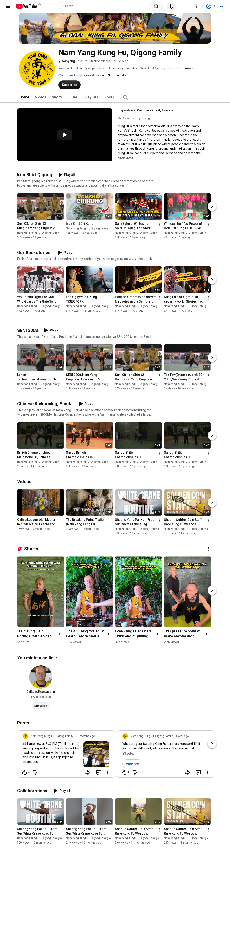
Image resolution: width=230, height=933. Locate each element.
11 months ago (85, 736)
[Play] (64, 134)
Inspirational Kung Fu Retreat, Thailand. (146, 110)
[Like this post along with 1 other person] (124, 772)
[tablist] (115, 97)
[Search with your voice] (171, 6)
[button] (125, 157)
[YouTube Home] (26, 6)
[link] (66, 755)
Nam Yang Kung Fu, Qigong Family (38, 232)
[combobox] (105, 6)
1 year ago (182, 736)
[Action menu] (107, 772)
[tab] (24, 97)
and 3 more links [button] (114, 75)
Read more (125, 157)
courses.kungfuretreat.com (81, 75)
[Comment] (98, 772)
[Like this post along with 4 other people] (24, 772)
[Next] (212, 206)
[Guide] (8, 6)
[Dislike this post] (35, 772)
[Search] (156, 6)
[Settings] (196, 6)
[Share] (87, 772)
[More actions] (62, 224)
